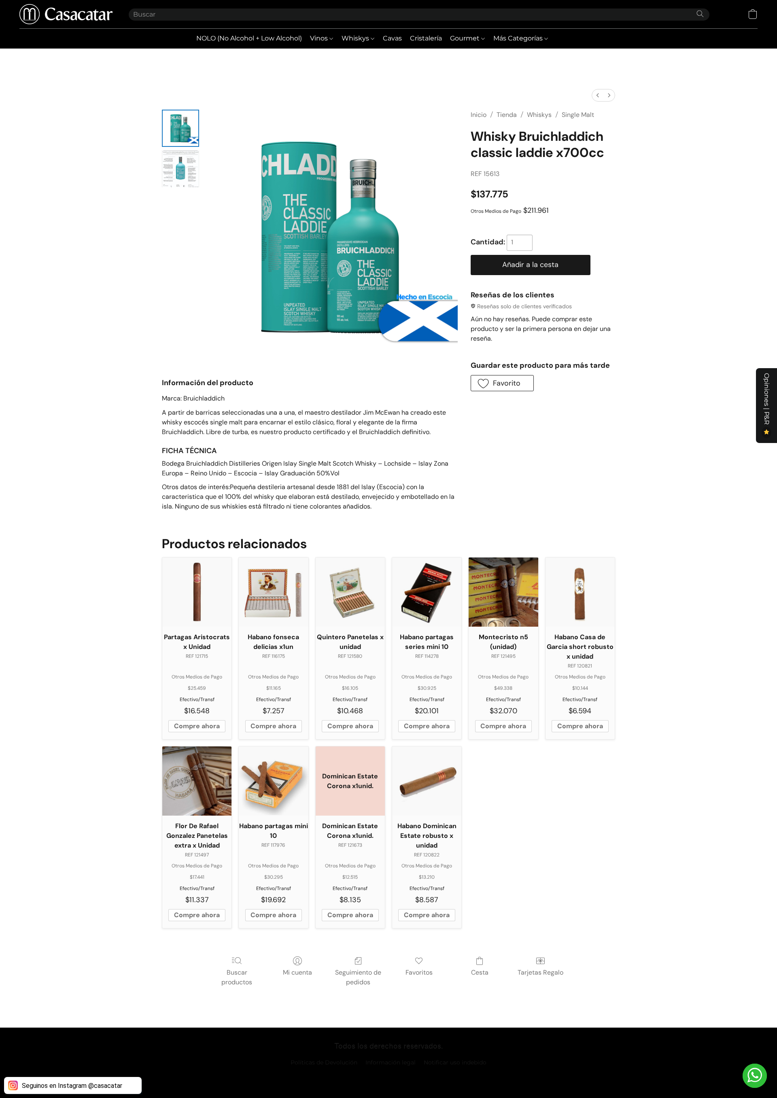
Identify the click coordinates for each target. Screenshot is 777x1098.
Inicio (478, 114)
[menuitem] (597, 95)
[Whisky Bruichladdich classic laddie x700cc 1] (180, 168)
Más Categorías (518, 38)
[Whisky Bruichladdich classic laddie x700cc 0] (180, 128)
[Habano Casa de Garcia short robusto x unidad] (580, 592)
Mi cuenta (297, 972)
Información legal (390, 1062)
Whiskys (356, 38)
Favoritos (419, 972)
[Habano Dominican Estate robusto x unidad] (426, 781)
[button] (66, 14)
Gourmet (465, 38)
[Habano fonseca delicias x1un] (273, 592)
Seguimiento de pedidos (358, 977)
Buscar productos (236, 977)
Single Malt (578, 114)
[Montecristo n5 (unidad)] (503, 592)
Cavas (392, 38)
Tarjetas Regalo (540, 972)
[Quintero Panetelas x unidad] (350, 592)
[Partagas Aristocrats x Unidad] (196, 592)
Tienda (507, 114)
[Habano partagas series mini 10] (426, 592)
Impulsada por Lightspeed (389, 1076)
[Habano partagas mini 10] (273, 781)
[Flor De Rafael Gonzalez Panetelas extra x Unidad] (196, 781)
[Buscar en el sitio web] (700, 13)
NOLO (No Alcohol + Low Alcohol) (249, 38)
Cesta (479, 972)
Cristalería (426, 38)
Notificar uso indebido (455, 1062)
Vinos (319, 38)
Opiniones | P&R (767, 399)
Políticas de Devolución (324, 1062)
